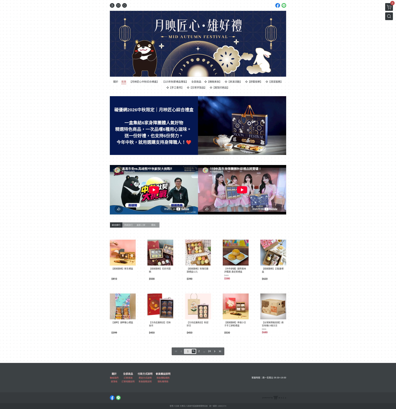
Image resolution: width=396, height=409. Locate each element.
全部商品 (128, 374)
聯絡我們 (114, 378)
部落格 (114, 381)
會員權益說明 (163, 374)
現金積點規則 (163, 378)
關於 (114, 374)
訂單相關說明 (128, 381)
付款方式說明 (145, 374)
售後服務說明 (145, 381)
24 (209, 351)
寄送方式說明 (145, 378)
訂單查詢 (128, 378)
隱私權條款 (163, 381)
